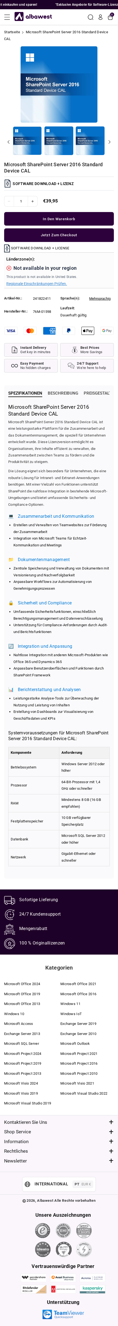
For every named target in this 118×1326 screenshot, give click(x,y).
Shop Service (17, 1131)
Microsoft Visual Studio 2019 (27, 1103)
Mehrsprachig (100, 298)
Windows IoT (71, 1014)
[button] (8, 17)
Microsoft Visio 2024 (21, 1083)
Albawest (45, 1200)
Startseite (12, 32)
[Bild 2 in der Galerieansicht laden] (58, 140)
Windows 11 (70, 1004)
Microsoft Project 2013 (22, 1073)
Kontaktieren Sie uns (25, 1122)
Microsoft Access (18, 1024)
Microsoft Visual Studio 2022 (83, 1093)
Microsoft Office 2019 (22, 994)
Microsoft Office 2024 (22, 984)
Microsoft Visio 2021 (77, 1083)
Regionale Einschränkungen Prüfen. (36, 283)
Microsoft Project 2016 (79, 1063)
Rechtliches (16, 1151)
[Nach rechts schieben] (109, 142)
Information (16, 1141)
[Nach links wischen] (8, 142)
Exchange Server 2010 (78, 1034)
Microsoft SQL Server (21, 1044)
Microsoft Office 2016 (78, 994)
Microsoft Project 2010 (79, 1073)
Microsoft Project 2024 (22, 1054)
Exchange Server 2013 (22, 1034)
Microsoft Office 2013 (22, 1004)
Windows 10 (14, 1014)
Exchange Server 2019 (78, 1024)
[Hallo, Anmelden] (100, 17)
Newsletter (15, 1161)
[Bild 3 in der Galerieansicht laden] (90, 140)
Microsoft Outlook (75, 1044)
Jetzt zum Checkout (59, 235)
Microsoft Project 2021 (79, 1054)
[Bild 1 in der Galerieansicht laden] (27, 140)
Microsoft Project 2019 (22, 1063)
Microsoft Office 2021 (78, 984)
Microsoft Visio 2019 (21, 1093)
